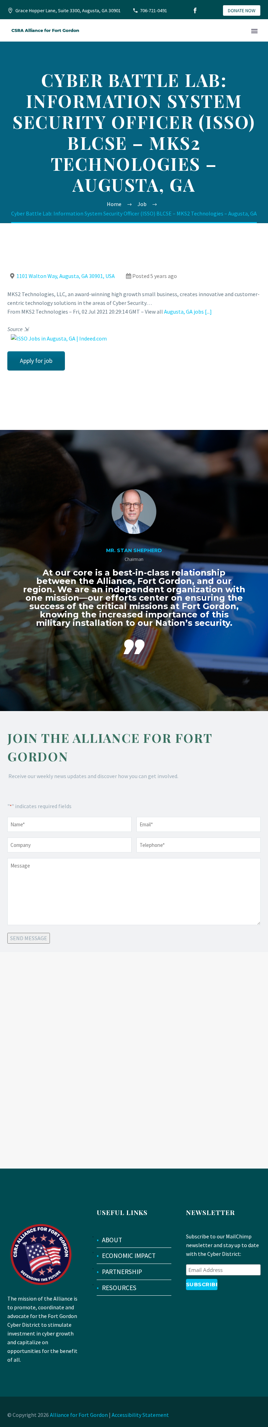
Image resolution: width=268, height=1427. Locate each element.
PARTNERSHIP (122, 1271)
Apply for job (36, 361)
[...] (208, 311)
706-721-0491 (153, 10)
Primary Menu (254, 31)
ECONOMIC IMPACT (129, 1255)
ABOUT (112, 1240)
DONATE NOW (241, 10)
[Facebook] (195, 10)
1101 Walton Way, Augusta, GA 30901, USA (65, 275)
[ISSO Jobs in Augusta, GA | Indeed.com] (57, 338)
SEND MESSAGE (28, 938)
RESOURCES (119, 1287)
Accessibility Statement (140, 1414)
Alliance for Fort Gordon (79, 1414)
